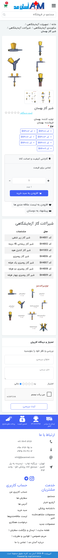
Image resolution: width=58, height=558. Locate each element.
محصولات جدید (47, 524)
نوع (51, 126)
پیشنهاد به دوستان (38, 211)
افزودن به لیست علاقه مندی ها (31, 204)
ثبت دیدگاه (26, 113)
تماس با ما (20, 542)
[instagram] (31, 478)
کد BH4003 (43, 137)
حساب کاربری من (18, 492)
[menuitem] (43, 496)
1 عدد (29, 187)
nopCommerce (34, 556)
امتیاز (50, 383)
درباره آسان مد (36, 542)
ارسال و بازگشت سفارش (22, 530)
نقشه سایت (43, 530)
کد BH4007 (43, 142)
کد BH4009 (43, 148)
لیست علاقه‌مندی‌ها (17, 516)
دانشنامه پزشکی (46, 508)
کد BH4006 (26, 137)
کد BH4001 (44, 131)
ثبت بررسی (29, 406)
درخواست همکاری (18, 522)
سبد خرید (22, 510)
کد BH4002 (27, 131)
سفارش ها (21, 498)
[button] (5, 6)
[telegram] (26, 478)
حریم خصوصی (39, 536)
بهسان (37, 119)
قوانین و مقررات (21, 536)
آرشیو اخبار (49, 502)
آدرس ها (22, 504)
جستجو (51, 496)
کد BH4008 (26, 142)
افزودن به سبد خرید (27, 193)
